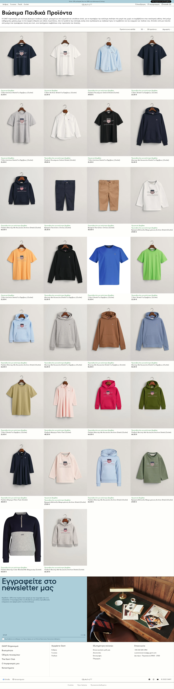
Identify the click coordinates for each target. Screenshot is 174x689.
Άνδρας (5, 4)
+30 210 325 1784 (140, 650)
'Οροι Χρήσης (82, 685)
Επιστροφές (97, 656)
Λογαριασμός (154, 4)
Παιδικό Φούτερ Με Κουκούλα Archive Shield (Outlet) (21, 228)
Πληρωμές (97, 659)
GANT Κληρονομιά (10, 646)
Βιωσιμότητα (7, 651)
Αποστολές (97, 653)
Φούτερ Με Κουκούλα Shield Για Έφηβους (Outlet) (150, 160)
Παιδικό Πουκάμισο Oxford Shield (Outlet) (103, 93)
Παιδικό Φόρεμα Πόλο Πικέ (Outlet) (57, 432)
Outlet (26, 4)
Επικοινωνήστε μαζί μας (101, 650)
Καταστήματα (8, 668)
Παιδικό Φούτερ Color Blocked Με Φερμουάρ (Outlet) (21, 570)
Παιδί (20, 4)
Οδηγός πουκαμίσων (11, 655)
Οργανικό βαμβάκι (7, 90)
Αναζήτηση (141, 4)
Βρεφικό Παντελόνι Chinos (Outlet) (57, 228)
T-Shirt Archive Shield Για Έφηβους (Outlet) (17, 93)
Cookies (70, 685)
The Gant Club (8, 659)
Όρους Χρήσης (27, 639)
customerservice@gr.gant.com (145, 653)
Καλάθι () (167, 4)
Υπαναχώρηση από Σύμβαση (161, 1)
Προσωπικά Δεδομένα (98, 685)
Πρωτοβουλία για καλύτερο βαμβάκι (101, 90)
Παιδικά (54, 656)
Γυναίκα (13, 4)
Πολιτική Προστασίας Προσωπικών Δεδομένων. (47, 639)
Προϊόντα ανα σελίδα (127, 29)
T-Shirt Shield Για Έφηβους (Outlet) (144, 93)
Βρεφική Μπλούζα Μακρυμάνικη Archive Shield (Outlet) (152, 230)
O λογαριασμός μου (11, 664)
